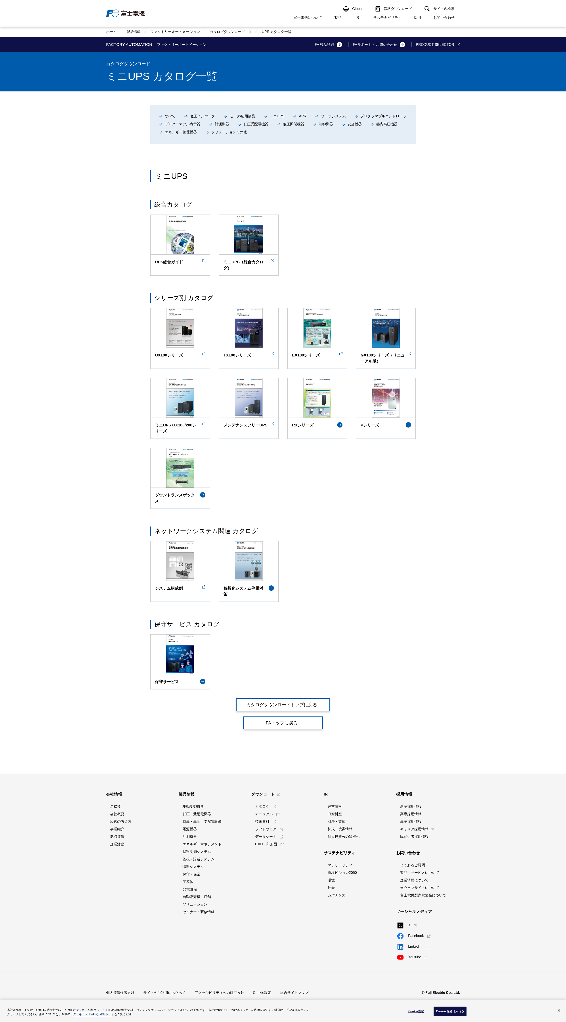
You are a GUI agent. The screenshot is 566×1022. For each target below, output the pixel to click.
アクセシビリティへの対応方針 (219, 993)
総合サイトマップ (294, 993)
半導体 (188, 882)
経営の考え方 (120, 821)
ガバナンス (336, 895)
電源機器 (190, 829)
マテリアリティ (340, 865)
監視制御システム (197, 852)
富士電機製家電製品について (423, 895)
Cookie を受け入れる (450, 1011)
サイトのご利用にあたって (164, 993)
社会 (331, 888)
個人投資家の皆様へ (343, 836)
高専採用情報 (410, 814)
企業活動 (117, 844)
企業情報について (414, 880)
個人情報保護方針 (120, 993)
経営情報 (335, 806)
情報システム (193, 867)
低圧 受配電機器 (197, 814)
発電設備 (190, 889)
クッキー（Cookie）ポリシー (92, 1014)
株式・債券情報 (340, 829)
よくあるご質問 (412, 865)
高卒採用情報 (410, 821)
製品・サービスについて (419, 873)
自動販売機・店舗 (197, 897)
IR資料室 (335, 814)
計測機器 (190, 836)
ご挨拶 (115, 806)
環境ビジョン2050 (342, 873)
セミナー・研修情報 (198, 912)
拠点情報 (117, 836)
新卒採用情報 (410, 806)
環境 (331, 880)
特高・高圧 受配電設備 (202, 821)
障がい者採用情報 (414, 836)
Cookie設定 (262, 993)
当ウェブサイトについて (419, 888)
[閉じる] (559, 1010)
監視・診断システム (198, 859)
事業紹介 (117, 829)
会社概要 (117, 814)
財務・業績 (336, 821)
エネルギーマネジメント (202, 844)
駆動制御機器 (193, 806)
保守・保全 (191, 874)
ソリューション (195, 904)
